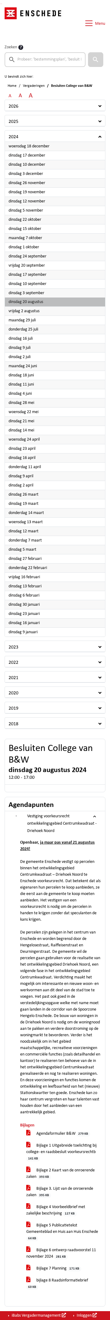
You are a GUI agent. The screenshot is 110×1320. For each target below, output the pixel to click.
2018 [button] (13, 724)
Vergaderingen (34, 86)
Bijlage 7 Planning (57, 1268)
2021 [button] (13, 677)
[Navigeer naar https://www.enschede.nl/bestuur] (35, 23)
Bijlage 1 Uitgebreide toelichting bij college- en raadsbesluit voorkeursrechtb (61, 1151)
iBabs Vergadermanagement (36, 1315)
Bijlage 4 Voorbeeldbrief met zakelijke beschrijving (55, 1210)
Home (12, 86)
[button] (95, 59)
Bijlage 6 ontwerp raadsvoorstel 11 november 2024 (61, 1253)
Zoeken (11, 47)
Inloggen (84, 1315)
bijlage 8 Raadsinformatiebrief (58, 1283)
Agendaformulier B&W (61, 1133)
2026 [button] (13, 106)
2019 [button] (13, 708)
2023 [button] (13, 647)
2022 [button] (13, 662)
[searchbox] (45, 59)
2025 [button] (13, 121)
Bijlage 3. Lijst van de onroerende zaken (59, 1191)
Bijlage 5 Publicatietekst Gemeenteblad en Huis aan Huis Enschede (62, 1231)
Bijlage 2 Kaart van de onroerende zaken (60, 1173)
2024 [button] (13, 137)
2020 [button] (13, 693)
